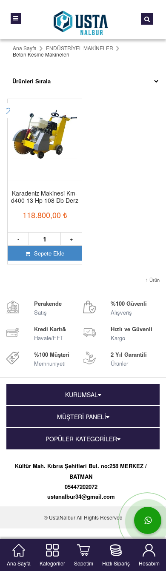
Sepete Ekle (48, 253)
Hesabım (149, 562)
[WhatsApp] (147, 520)
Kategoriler (52, 562)
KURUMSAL (81, 394)
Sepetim (83, 562)
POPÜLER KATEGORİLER (81, 439)
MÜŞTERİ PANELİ (81, 416)
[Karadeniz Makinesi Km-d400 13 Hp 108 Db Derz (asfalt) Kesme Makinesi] (45, 133)
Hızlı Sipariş (116, 562)
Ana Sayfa (19, 562)
